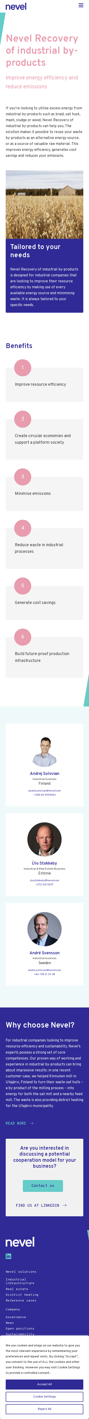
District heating (22, 1295)
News (10, 1323)
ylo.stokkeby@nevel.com (44, 880)
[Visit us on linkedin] (10, 1258)
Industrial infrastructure (20, 1281)
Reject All (44, 1409)
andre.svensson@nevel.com (44, 970)
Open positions (20, 1329)
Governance (16, 1317)
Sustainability (20, 1334)
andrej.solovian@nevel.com (44, 790)
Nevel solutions (21, 1272)
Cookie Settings (44, 1397)
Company (13, 1309)
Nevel (16, 6)
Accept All (44, 1384)
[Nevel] (20, 1241)
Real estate (17, 1289)
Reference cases (21, 1301)
